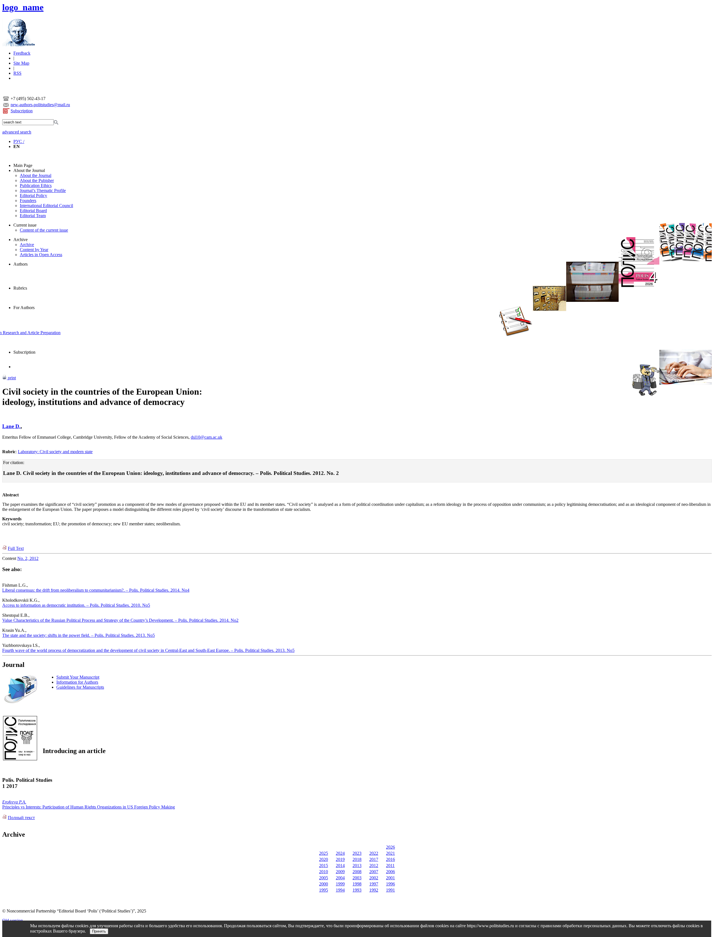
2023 (357, 853)
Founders (28, 200)
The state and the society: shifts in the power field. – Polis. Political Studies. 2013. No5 (78, 635)
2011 (390, 865)
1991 (390, 890)
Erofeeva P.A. (14, 802)
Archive (20, 239)
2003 (357, 877)
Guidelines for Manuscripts (80, 687)
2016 (390, 859)
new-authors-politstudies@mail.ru (40, 104)
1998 (357, 884)
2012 (373, 865)
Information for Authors (77, 682)
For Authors (24, 307)
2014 (340, 865)
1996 (390, 884)
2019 (340, 859)
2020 (323, 859)
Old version (12, 920)
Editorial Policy (33, 195)
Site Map (21, 63)
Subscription (22, 110)
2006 (390, 871)
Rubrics (20, 288)
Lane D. (11, 426)
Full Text (16, 548)
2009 (340, 871)
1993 (357, 890)
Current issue (25, 225)
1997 (373, 884)
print (11, 377)
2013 (357, 865)
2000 (323, 884)
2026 (390, 847)
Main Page (22, 165)
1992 (373, 890)
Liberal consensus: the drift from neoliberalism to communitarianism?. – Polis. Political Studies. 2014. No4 (95, 590)
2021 (390, 853)
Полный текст (21, 817)
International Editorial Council (46, 205)
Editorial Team (33, 215)
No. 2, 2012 (27, 558)
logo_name (23, 7)
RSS (17, 73)
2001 (390, 877)
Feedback (21, 53)
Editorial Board (33, 210)
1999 (340, 884)
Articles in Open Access (41, 254)
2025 (323, 853)
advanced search (16, 132)
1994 (340, 890)
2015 (323, 865)
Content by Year (34, 249)
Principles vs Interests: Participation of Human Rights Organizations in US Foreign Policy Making (88, 807)
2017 (373, 859)
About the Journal (29, 170)
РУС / (18, 141)
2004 (340, 877)
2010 (323, 871)
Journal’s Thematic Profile (43, 190)
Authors (20, 264)
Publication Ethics (36, 185)
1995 (323, 890)
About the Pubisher (37, 180)
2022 (373, 853)
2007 (373, 871)
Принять (99, 931)
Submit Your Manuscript (77, 677)
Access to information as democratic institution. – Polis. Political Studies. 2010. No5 (76, 605)
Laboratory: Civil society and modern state (55, 451)
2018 (357, 859)
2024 (340, 853)
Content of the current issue (44, 230)
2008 (357, 871)
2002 (373, 877)
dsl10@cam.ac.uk (206, 437)
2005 (323, 877)
